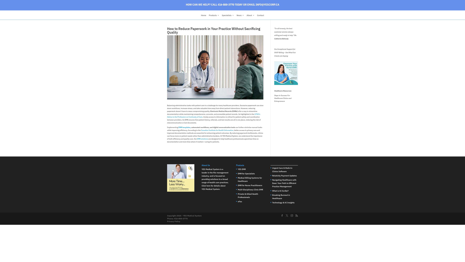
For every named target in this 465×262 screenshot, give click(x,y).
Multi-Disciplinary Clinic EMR (250, 189)
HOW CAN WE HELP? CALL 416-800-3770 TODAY (214, 4)
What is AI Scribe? (280, 191)
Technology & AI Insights (283, 202)
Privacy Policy (173, 221)
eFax (240, 201)
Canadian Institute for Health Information (217, 130)
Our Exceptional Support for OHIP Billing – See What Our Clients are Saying (285, 52)
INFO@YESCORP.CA (267, 4)
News (239, 15)
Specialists (227, 15)
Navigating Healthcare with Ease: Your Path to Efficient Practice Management (284, 183)
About (249, 15)
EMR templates (184, 127)
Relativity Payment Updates (284, 175)
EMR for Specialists (246, 173)
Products (213, 15)
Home (203, 15)
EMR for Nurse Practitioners (250, 185)
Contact (260, 15)
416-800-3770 (181, 218)
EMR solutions (202, 139)
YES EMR (242, 169)
